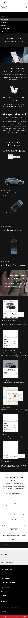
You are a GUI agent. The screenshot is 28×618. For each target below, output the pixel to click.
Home (1, 548)
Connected (3, 13)
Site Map (11, 607)
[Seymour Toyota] (3, 2)
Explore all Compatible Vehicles (14, 493)
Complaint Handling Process (6, 608)
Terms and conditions (20, 488)
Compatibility (4, 25)
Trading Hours (9, 562)
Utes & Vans (5, 578)
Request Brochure (14, 508)
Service (4, 591)
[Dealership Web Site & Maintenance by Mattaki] (3, 611)
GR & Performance (8, 582)
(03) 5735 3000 (7, 558)
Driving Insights (4, 19)
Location (5, 7)
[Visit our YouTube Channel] (4, 602)
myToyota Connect (5, 28)
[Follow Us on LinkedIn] (8, 602)
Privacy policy (9, 488)
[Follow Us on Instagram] (6, 602)
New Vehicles (6, 548)
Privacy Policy (16, 607)
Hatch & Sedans (7, 569)
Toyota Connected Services (15, 548)
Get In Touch (14, 539)
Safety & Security (5, 16)
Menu (26, 7)
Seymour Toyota (23, 2)
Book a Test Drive (14, 519)
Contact (4, 595)
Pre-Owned (5, 587)
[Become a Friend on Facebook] (1, 602)
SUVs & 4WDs (5, 574)
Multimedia (3, 22)
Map (2, 562)
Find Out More (14, 529)
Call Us (2, 7)
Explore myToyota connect (14, 290)
